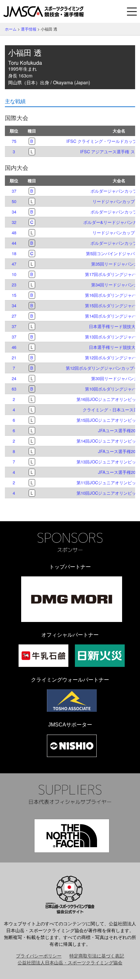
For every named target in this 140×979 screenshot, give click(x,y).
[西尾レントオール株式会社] (72, 746)
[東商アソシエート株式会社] (72, 700)
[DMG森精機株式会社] (71, 599)
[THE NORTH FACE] (71, 836)
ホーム (11, 29)
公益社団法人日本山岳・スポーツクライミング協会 (70, 962)
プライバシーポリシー (39, 955)
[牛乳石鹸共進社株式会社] (43, 655)
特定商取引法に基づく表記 (96, 955)
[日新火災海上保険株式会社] (100, 655)
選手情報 (28, 29)
